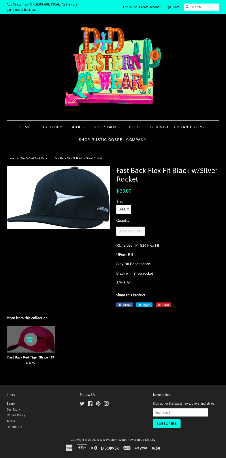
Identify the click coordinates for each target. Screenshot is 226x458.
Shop (76, 127)
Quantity (122, 220)
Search (12, 403)
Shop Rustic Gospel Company (113, 139)
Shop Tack (106, 127)
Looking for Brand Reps (176, 127)
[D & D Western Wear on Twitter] (82, 404)
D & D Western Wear (111, 439)
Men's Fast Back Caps (34, 158)
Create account (149, 7)
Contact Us (14, 426)
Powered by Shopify (141, 439)
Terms (11, 421)
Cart (176, 7)
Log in (127, 7)
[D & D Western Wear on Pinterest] (98, 404)
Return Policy (16, 415)
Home (25, 127)
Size (119, 201)
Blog (134, 127)
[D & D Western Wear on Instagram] (106, 404)
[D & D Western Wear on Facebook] (90, 404)
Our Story (50, 127)
